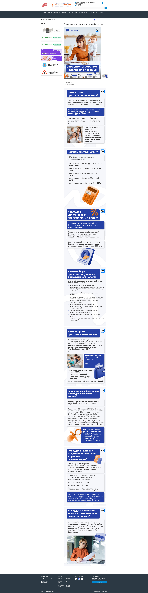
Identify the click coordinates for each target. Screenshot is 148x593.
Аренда (87, 12)
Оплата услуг (60, 16)
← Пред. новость (67, 569)
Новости (53, 19)
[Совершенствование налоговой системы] (85, 53)
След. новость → (103, 569)
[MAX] (94, 19)
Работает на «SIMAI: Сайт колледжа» (100, 591)
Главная (44, 12)
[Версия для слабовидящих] (100, 3)
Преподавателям (46, 16)
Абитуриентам (94, 12)
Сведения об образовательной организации (58, 12)
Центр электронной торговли (71, 16)
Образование (82, 12)
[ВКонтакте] (92, 19)
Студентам (101, 12)
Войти (104, 3)
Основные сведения (60, 581)
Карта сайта (68, 588)
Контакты (54, 16)
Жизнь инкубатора (73, 12)
